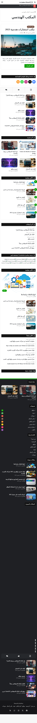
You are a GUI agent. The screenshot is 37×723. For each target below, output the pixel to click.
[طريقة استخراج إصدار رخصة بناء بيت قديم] (31, 192)
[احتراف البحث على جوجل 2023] (31, 497)
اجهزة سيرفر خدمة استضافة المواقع (16, 487)
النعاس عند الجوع (20, 197)
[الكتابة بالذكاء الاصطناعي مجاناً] (30, 120)
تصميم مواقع (21, 110)
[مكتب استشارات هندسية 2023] (18, 45)
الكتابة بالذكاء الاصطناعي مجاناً (26, 5)
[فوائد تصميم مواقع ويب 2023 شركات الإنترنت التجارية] (31, 474)
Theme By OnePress (18, 703)
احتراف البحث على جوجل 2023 (17, 494)
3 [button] (35, 645)
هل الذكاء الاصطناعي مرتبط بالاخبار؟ (15, 95)
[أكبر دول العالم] (31, 207)
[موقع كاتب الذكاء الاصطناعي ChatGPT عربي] (30, 128)
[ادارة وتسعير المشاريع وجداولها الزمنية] (31, 481)
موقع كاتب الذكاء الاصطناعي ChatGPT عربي (13, 691)
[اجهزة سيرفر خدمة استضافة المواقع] (31, 489)
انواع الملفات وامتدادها (19, 182)
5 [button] (35, 651)
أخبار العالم (32, 421)
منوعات (33, 416)
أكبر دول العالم (21, 205)
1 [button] (35, 640)
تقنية (33, 413)
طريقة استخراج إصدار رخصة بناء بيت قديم (14, 189)
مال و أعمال (30, 26)
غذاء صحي (32, 424)
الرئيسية (32, 12)
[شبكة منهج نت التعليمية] (26, 2)
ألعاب (33, 430)
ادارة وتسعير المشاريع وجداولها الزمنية (15, 479)
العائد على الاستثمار (19, 103)
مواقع (33, 410)
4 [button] (35, 648)
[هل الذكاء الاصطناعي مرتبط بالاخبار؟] (30, 97)
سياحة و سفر (31, 427)
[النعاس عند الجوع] (31, 199)
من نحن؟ (33, 439)
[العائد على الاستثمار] (30, 105)
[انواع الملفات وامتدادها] (31, 184)
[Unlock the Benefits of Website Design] (28, 145)
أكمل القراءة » (29, 66)
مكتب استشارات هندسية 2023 (19, 29)
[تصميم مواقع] (30, 113)
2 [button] (35, 643)
